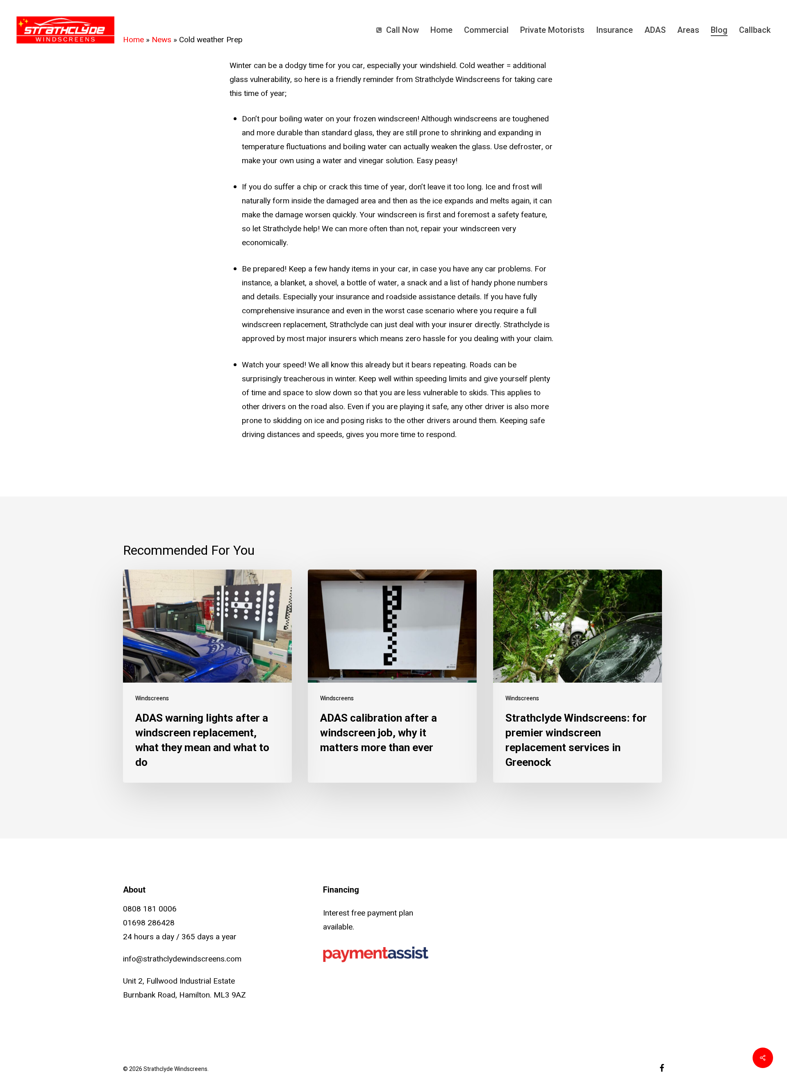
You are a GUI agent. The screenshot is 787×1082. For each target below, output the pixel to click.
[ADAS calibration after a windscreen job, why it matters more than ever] (392, 676)
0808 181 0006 (150, 909)
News (161, 40)
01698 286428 (149, 923)
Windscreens (152, 698)
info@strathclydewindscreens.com (182, 959)
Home (133, 40)
